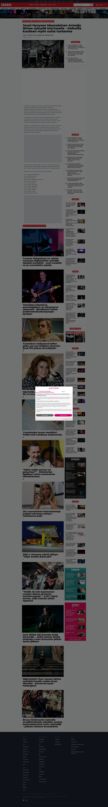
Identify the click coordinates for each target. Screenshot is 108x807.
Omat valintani (45, 415)
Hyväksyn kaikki (63, 415)
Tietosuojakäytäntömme (67, 418)
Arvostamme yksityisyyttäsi (45, 391)
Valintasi (63, 391)
